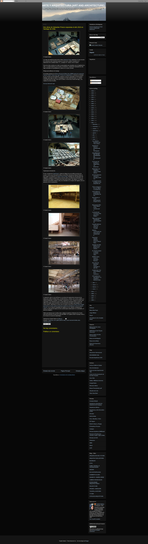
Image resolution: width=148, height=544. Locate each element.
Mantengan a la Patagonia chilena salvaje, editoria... (96, 170)
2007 (92, 298)
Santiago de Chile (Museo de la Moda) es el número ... (96, 246)
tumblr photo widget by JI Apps (99, 54)
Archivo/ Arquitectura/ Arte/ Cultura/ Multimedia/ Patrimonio (96, 28)
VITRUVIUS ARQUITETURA (96, 496)
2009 (92, 293)
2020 (92, 103)
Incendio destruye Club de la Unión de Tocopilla (96, 226)
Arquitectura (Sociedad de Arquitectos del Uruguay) (96, 404)
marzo (94, 284)
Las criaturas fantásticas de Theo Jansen (96, 142)
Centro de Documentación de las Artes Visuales (97, 375)
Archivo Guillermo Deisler (96, 365)
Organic (92, 52)
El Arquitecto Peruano (95, 426)
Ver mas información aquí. (49, 83)
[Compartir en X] (47, 324)
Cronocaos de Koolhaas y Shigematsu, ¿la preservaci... (96, 164)
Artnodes (92, 413)
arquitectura (50, 320)
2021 (92, 101)
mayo (94, 139)
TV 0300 (92, 493)
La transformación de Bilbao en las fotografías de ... (96, 182)
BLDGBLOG (93, 460)
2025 (92, 93)
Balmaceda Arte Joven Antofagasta (95, 327)
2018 (92, 107)
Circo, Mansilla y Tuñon (95, 418)
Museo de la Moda (94, 341)
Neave (91, 315)
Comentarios (94, 83)
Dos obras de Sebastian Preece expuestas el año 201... (96, 265)
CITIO (91, 463)
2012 (92, 120)
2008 (92, 295)
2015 (92, 114)
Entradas (93, 80)
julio (94, 135)
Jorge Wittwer (93, 312)
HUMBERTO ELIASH (95, 474)
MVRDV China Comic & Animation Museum (95, 258)
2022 (92, 99)
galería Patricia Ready (63, 176)
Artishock (92, 307)
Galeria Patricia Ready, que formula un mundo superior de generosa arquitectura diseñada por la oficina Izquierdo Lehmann (63, 306)
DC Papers (92, 421)
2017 (92, 110)
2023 (92, 97)
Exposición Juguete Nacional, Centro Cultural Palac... (96, 240)
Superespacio (56, 173)
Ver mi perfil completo (95, 519)
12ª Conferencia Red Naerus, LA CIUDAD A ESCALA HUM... (96, 278)
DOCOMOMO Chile (94, 355)
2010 (92, 291)
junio (94, 137)
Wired (91, 445)
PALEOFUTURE (93, 486)
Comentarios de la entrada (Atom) (67, 374)
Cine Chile (92, 378)
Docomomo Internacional (96, 352)
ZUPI (91, 448)
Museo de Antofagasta (95, 338)
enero (94, 289)
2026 (92, 91)
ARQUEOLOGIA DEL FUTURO (97, 455)
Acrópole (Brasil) (94, 401)
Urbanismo (92, 440)
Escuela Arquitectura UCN (96, 357)
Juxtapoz (92, 429)
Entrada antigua (80, 371)
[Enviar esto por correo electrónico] (44, 324)
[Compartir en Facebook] (48, 324)
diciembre (95, 124)
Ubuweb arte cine (94, 390)
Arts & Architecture (94, 368)
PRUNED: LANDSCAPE (95, 488)
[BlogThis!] (45, 324)
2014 (92, 116)
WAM (91, 443)
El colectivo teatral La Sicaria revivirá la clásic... (96, 252)
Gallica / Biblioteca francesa (96, 380)
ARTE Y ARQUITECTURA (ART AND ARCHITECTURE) (73, 5)
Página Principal (65, 371)
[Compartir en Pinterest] (50, 324)
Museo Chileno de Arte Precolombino (95, 335)
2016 (92, 112)
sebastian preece (47, 321)
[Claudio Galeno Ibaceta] (96, 45)
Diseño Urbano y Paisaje (96, 424)
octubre (95, 128)
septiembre (95, 130)
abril (94, 282)
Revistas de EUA (94, 437)
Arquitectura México (94, 407)
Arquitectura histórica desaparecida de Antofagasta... (96, 148)
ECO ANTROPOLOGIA (95, 472)
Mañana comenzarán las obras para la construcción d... (96, 233)
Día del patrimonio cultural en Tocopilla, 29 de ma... (96, 176)
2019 (92, 105)
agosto (94, 132)
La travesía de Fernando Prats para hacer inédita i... (96, 214)
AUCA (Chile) (93, 416)
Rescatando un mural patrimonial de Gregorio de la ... (96, 200)
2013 (92, 118)
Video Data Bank (94, 393)
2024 (92, 95)
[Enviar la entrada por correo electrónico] (66, 318)
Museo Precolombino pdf (96, 388)
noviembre (95, 126)
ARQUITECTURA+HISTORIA (97, 458)
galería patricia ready (61, 320)
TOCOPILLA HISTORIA (95, 491)
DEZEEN (92, 469)
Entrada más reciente (49, 371)
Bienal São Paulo (94, 310)
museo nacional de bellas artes (73, 320)
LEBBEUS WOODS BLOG (96, 479)
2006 (92, 300)
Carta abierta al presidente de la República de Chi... (96, 193)
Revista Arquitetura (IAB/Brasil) (97, 431)
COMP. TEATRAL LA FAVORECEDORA (95, 466)
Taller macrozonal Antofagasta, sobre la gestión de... (96, 220)
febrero (94, 286)
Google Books (93, 383)
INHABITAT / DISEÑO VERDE (97, 477)
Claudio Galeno (100, 504)
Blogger (87, 541)
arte (55, 320)
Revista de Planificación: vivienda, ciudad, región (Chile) (97, 434)
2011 (92, 122)
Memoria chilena (94, 385)
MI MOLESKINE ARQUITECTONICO (94, 483)
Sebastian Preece (68, 59)
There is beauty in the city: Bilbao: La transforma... (96, 188)
